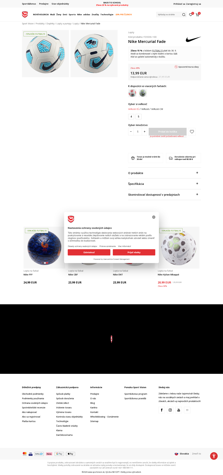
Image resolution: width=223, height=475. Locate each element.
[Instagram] (170, 410)
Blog (92, 403)
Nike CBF (73, 274)
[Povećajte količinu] (144, 131)
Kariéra (93, 407)
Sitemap (94, 421)
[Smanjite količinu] (130, 131)
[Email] (187, 410)
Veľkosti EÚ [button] (133, 109)
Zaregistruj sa (193, 3)
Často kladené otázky (67, 425)
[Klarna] (49, 453)
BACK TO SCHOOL (111, 3)
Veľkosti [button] (145, 109)
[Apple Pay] (70, 453)
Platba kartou (28, 421)
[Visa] (30, 453)
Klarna (59, 430)
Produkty (40, 23)
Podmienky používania (33, 398)
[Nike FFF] (44, 248)
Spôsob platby (63, 393)
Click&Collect (62, 403)
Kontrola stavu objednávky (69, 416)
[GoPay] (39, 453)
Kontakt (94, 412)
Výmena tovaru (63, 412)
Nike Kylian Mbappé (168, 274)
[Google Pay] (59, 453)
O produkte (135, 173)
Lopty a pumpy (63, 23)
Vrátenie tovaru (64, 407)
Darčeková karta (64, 434)
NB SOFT (116, 472)
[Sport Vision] (25, 14)
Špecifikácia (136, 184)
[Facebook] (162, 410)
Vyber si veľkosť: (137, 104)
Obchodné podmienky (33, 393)
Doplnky (50, 23)
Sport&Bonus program (135, 393)
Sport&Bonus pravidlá (135, 398)
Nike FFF (28, 274)
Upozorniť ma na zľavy (188, 66)
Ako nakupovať (29, 412)
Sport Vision (28, 23)
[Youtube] (179, 410)
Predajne (94, 393)
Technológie (62, 421)
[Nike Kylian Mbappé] (178, 248)
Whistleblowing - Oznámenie (104, 416)
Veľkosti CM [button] (157, 109)
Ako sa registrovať (31, 416)
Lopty (76, 23)
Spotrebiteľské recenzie (33, 407)
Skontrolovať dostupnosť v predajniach (154, 194)
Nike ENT (118, 274)
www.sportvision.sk (96, 472)
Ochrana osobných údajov (35, 403)
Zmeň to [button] (196, 453)
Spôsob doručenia (65, 398)
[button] (49, 14)
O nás (93, 398)
